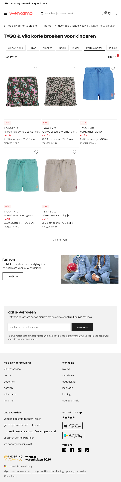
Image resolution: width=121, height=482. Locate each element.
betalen (8, 387)
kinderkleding (80, 25)
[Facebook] (72, 450)
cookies (81, 471)
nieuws (66, 369)
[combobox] (69, 13)
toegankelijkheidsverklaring (48, 471)
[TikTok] (79, 450)
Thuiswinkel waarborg (20, 466)
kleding (66, 394)
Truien (32, 47)
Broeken (47, 47)
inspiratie (67, 387)
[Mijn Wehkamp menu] (105, 14)
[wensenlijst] (110, 14)
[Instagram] (64, 450)
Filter (112, 56)
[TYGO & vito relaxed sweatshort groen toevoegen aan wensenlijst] (36, 152)
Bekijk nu (13, 276)
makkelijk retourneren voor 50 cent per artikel (30, 431)
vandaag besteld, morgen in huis (22, 418)
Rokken (113, 47)
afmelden (12, 339)
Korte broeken (94, 47)
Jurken (62, 47)
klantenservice (12, 369)
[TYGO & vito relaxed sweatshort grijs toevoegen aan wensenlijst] (74, 152)
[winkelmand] (115, 14)
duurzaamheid (70, 400)
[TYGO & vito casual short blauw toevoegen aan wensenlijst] (113, 68)
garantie (9, 400)
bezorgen (9, 381)
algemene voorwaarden (17, 471)
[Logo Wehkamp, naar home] (20, 14)
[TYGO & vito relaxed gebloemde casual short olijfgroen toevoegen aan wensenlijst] (36, 68)
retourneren (10, 394)
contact (8, 375)
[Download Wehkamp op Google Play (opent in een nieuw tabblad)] (73, 438)
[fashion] (89, 269)
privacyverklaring (75, 335)
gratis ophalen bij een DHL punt (22, 425)
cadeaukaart (69, 381)
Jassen (76, 47)
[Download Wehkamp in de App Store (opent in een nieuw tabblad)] (73, 428)
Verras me (82, 327)
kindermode (62, 25)
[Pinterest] (87, 450)
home (47, 25)
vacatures (68, 375)
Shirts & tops (15, 47)
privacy (70, 471)
